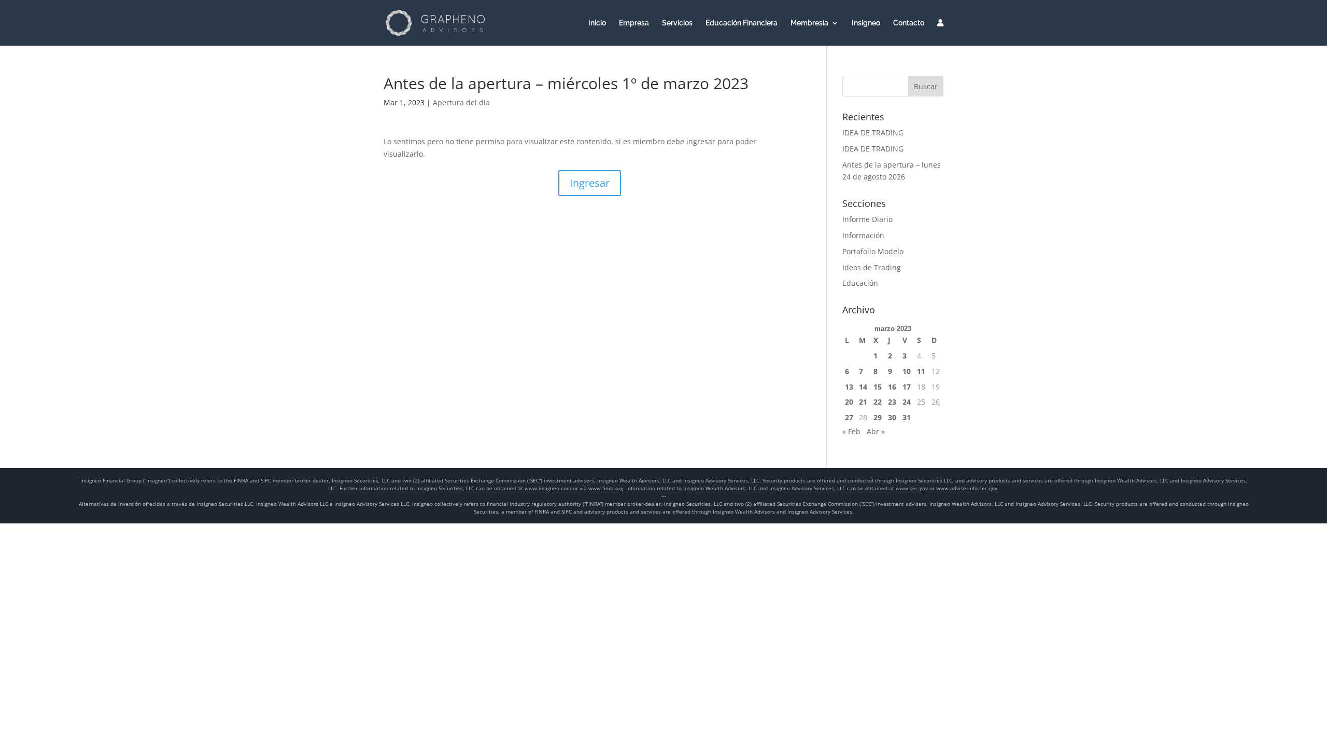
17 (906, 387)
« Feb (851, 431)
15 (877, 387)
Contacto (908, 23)
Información (863, 235)
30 (892, 417)
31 (906, 417)
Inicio (597, 23)
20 (849, 402)
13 (849, 387)
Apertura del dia (461, 102)
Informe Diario (867, 219)
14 (863, 387)
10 (906, 371)
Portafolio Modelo (873, 251)
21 (863, 402)
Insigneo (866, 23)
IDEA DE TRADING (873, 132)
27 (849, 417)
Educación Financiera (741, 23)
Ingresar (590, 183)
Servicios (677, 23)
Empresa (634, 23)
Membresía (809, 23)
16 (892, 387)
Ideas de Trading (871, 267)
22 (877, 402)
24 (906, 402)
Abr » (876, 431)
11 (921, 371)
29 (877, 417)
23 (892, 402)
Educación (860, 283)
